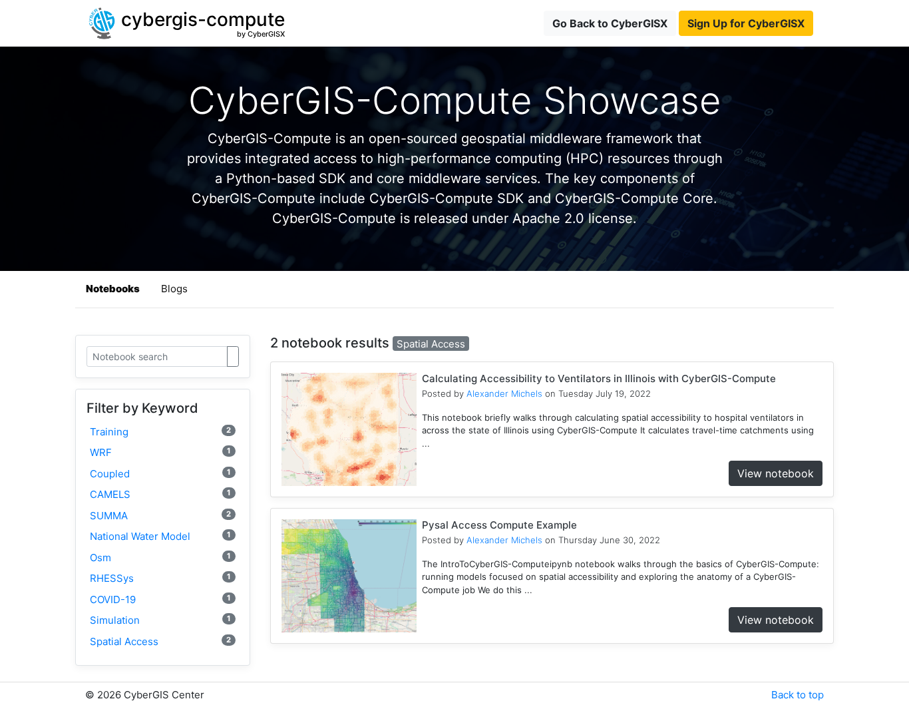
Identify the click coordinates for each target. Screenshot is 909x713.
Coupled (160, 473)
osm (160, 557)
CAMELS (160, 494)
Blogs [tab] (174, 288)
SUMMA (160, 515)
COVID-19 (160, 599)
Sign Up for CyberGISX (746, 23)
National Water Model (160, 536)
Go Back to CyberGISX (609, 23)
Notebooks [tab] (113, 288)
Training (160, 431)
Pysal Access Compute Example (499, 525)
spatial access (160, 641)
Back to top (797, 694)
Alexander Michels (504, 393)
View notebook (775, 473)
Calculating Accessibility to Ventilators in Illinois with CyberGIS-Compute (599, 378)
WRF (160, 452)
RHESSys (160, 578)
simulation (160, 620)
